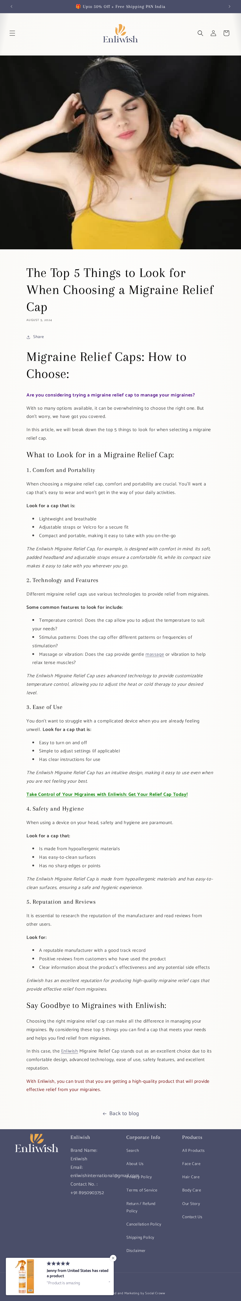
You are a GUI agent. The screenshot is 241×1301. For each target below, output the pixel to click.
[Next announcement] (229, 6)
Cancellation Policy (143, 1224)
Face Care (191, 1164)
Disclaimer (136, 1251)
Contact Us (192, 1217)
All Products (193, 1150)
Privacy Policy (139, 1177)
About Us (135, 1164)
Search (132, 1150)
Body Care (191, 1190)
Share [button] (38, 337)
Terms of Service (142, 1190)
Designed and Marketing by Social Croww (134, 1293)
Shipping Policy (140, 1237)
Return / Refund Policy (140, 1208)
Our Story (191, 1204)
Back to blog (124, 1113)
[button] (12, 33)
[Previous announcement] (11, 6)
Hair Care (191, 1177)
